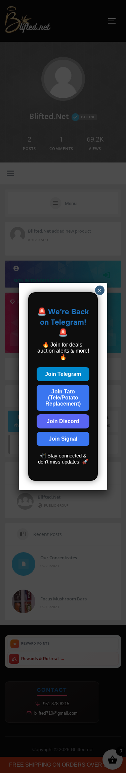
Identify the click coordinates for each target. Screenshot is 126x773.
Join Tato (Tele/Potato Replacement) (63, 398)
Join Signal (63, 439)
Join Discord (63, 421)
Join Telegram (63, 374)
